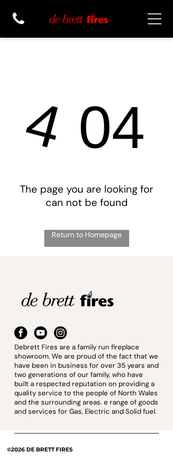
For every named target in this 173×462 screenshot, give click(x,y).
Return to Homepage (87, 235)
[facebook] (20, 334)
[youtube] (40, 334)
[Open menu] (154, 19)
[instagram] (60, 334)
